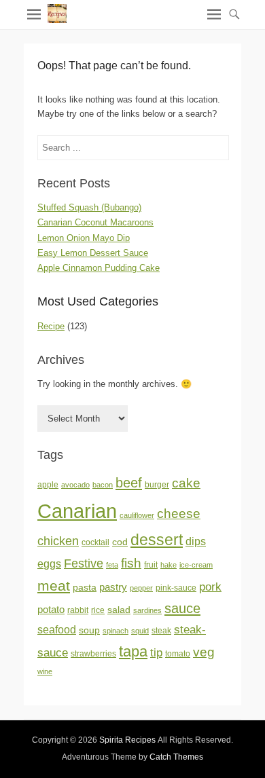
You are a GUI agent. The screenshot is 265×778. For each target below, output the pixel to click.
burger (157, 484)
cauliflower (137, 515)
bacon (102, 485)
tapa (133, 651)
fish (131, 563)
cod (120, 542)
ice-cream (196, 565)
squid (140, 631)
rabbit (77, 610)
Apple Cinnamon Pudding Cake (98, 268)
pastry (113, 587)
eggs (49, 564)
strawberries (93, 654)
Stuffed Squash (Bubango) (89, 207)
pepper (141, 588)
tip (156, 652)
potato (51, 609)
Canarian (77, 511)
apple (47, 484)
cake (186, 483)
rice (98, 610)
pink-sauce (176, 588)
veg (204, 652)
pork (210, 586)
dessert (156, 540)
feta (112, 565)
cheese (178, 513)
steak (161, 630)
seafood (56, 629)
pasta (84, 587)
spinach (115, 631)
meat (53, 585)
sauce (182, 608)
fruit (151, 565)
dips (196, 541)
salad (118, 610)
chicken (58, 541)
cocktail (95, 542)
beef (129, 482)
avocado (75, 485)
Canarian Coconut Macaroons (95, 222)
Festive (83, 563)
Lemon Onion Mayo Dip (83, 238)
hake (168, 565)
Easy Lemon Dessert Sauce (92, 253)
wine (44, 671)
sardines (147, 610)
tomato (177, 654)
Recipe (51, 326)
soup (89, 630)
